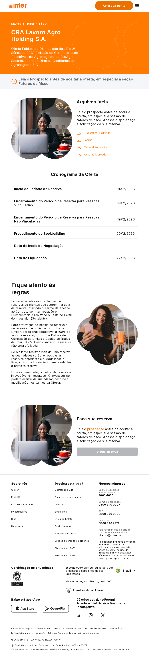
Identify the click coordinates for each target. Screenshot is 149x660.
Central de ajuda (64, 489)
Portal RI (16, 497)
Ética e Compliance (22, 504)
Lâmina (88, 139)
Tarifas (56, 628)
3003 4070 (106, 495)
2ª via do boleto (64, 519)
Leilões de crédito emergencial (72, 540)
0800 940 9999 (109, 513)
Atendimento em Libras (88, 590)
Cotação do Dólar (42, 628)
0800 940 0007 (109, 504)
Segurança (61, 511)
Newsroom (17, 526)
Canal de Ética (115, 628)
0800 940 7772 (109, 523)
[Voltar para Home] (17, 5)
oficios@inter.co (109, 535)
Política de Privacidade (95, 628)
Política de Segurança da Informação (28, 633)
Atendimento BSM (65, 555)
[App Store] (24, 608)
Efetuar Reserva (107, 451)
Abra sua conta (114, 5)
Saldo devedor (63, 526)
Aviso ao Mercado (95, 154)
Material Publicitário (96, 147)
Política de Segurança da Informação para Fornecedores (73, 633)
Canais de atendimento (68, 497)
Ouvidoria (60, 504)
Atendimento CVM (65, 548)
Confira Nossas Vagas (21, 628)
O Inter (15, 489)
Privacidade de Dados (72, 628)
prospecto (95, 429)
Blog (13, 519)
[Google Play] (55, 608)
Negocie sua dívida (65, 533)
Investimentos (19, 511)
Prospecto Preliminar (97, 132)
